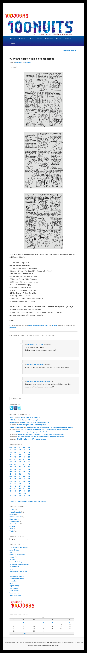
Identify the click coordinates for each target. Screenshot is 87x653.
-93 (15, 450)
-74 (11, 459)
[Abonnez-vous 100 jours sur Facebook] (15, 409)
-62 (20, 464)
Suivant (74, 50)
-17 (20, 486)
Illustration (13, 519)
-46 (24, 471)
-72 (20, 459)
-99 (11, 447)
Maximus (47, 381)
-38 (15, 476)
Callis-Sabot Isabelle (17, 420)
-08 (15, 491)
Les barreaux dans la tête (18, 571)
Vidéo (12, 531)
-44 (11, 474)
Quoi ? (12, 583)
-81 (24, 454)
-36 (24, 476)
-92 (20, 450)
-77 (20, 457)
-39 (11, 476)
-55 (29, 467)
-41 (24, 474)
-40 (29, 474)
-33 (15, 479)
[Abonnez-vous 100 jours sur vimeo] (11, 409)
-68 (15, 462)
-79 (11, 457)
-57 (20, 467)
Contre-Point (14, 557)
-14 (11, 488)
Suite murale (14, 590)
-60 (29, 464)
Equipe (39, 39)
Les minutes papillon (17, 576)
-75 (29, 457)
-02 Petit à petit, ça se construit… (29, 417)
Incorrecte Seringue (16, 562)
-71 (24, 459)
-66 (24, 462)
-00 (29, 496)
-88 (15, 452)
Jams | (12, 417)
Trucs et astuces (15, 595)
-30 (29, 479)
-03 (15, 496)
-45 (29, 471)
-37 (20, 476)
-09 (11, 491)
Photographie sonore (17, 578)
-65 (29, 462)
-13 (15, 488)
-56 (24, 467)
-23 (15, 483)
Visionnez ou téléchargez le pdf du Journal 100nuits (28, 501)
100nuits (28, 62)
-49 (11, 471)
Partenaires (49, 39)
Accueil (12, 39)
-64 (11, 464)
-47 (20, 471)
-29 (11, 481)
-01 (24, 496)
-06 (24, 491)
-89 (11, 452)
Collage (12, 514)
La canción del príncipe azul (19, 564)
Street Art (13, 526)
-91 (24, 450)
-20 (29, 483)
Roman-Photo (14, 524)
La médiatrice (14, 566)
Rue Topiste (14, 588)
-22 (20, 483)
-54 (11, 469)
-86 (24, 452)
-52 (20, 469)
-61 (24, 464)
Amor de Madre (15, 550)
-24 (11, 483)
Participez (68, 39)
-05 (29, 491)
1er (20, 493)
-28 (15, 481)
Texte (11, 528)
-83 (15, 454)
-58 (15, 467)
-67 (20, 462)
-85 (29, 452)
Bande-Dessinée (33, 326)
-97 (20, 447)
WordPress (49, 642)
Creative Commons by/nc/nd (49, 645)
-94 (11, 450)
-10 (29, 488)
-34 (11, 479)
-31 (24, 479)
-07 (20, 491)
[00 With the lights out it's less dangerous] (43, 99)
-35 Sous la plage (34, 420)
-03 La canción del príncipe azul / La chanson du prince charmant (45, 429)
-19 (11, 486)
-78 (15, 457)
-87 (20, 452)
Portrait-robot (14, 581)
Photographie (14, 521)
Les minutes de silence (18, 574)
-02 (20, 496)
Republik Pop (14, 586)
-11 (24, 488)
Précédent (66, 50)
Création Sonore (15, 517)
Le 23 (11, 569)
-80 (29, 454)
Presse (58, 39)
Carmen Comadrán (16, 427)
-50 (29, 469)
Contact (12, 43)
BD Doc (12, 552)
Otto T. (47, 326)
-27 (20, 481)
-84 (11, 454)
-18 (15, 486)
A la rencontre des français (19, 547)
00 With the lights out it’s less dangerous (34, 422)
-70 (29, 459)
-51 (24, 469)
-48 (15, 471)
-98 (15, 447)
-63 (15, 464)
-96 (24, 447)
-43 (15, 474)
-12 (20, 488)
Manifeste (21, 39)
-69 (11, 462)
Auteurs (31, 39)
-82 (20, 454)
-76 (24, 457)
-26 (24, 481)
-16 (24, 486)
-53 (15, 469)
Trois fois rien (14, 593)
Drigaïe (41, 326)
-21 (24, 483)
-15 (29, 486)
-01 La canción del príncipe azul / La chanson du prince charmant (50, 427)
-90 (29, 450)
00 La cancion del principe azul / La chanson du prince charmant (41, 436)
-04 (11, 496)
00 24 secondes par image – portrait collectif (31, 432)
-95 (29, 447)
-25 (29, 481)
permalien (13, 328)
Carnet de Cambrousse (17, 555)
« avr (24, 633)
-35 (29, 476)
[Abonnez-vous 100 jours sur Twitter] (19, 409)
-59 (11, 467)
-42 (20, 474)
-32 (20, 479)
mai (24, 493)
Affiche (12, 509)
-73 (15, 459)
